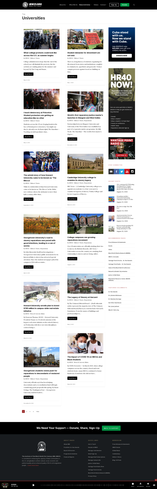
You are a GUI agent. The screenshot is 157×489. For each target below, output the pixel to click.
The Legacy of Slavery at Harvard (82, 297)
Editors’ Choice (116, 457)
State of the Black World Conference (119, 268)
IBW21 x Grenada (113, 257)
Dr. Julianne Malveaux (114, 295)
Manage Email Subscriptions (96, 457)
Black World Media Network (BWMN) (119, 253)
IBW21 (27, 58)
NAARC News (115, 125)
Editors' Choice (35, 58)
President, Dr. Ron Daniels (71, 447)
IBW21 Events (116, 447)
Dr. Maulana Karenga (114, 299)
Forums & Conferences (118, 123)
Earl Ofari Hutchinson (114, 303)
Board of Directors (69, 450)
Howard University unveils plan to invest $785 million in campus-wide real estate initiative (41, 308)
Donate (113, 116)
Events (110, 246)
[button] (33, 485)
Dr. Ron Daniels (112, 292)
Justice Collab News (114, 275)
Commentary (116, 454)
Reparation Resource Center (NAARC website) (119, 279)
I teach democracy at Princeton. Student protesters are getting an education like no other (39, 115)
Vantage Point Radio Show (96, 466)
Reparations (88, 120)
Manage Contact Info (94, 460)
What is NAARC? (116, 119)
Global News (116, 450)
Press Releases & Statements (117, 242)
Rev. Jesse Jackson (113, 306)
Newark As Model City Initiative (117, 271)
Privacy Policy (92, 476)
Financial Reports (69, 457)
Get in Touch (92, 444)
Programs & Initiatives (70, 454)
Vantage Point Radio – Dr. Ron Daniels (119, 264)
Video (110, 249)
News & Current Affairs (37, 314)
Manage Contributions (94, 450)
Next (37, 411)
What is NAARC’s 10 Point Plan (120, 121)
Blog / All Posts (116, 460)
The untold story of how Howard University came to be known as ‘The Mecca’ (40, 178)
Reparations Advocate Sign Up (120, 128)
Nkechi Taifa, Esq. (113, 310)
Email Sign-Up (92, 454)
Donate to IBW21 (93, 447)
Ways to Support (111, 428)
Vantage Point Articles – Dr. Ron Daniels (120, 260)
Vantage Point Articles (95, 470)
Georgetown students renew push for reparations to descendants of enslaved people (41, 373)
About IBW (67, 444)
